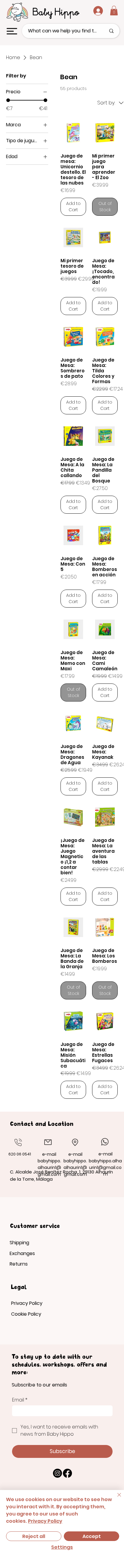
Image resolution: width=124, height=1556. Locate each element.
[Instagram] (57, 1473)
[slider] (8, 100)
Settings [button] (62, 1547)
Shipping (19, 1242)
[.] (93, 10)
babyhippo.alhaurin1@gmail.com (49, 1167)
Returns (19, 1263)
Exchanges (22, 1253)
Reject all (33, 1536)
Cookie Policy (26, 1314)
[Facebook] (67, 1473)
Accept (91, 1536)
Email (19, 1400)
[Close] (115, 1498)
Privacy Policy (26, 1303)
